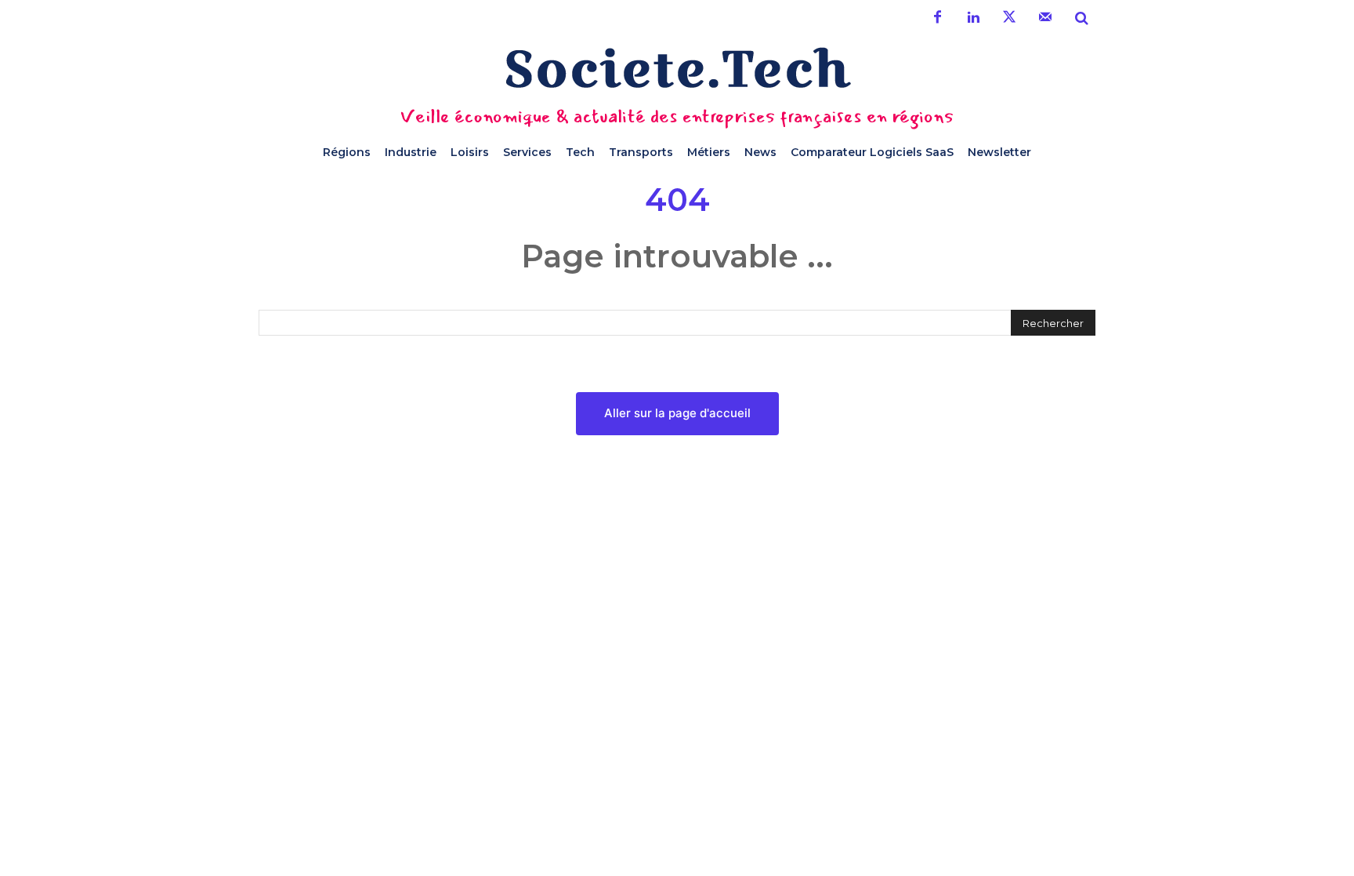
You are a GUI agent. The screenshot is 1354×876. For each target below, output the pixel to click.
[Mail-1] (1045, 18)
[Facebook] (937, 18)
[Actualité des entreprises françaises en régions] (677, 68)
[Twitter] (1009, 18)
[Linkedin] (973, 18)
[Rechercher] (1081, 18)
